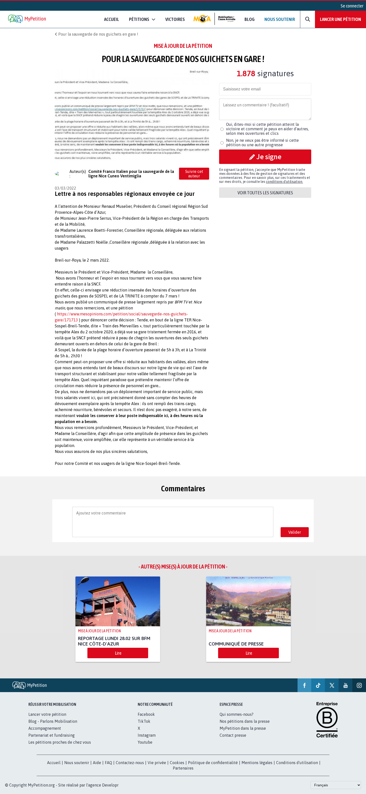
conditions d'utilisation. (284, 182)
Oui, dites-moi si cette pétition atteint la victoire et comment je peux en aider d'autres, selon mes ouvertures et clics (267, 129)
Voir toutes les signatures (265, 192)
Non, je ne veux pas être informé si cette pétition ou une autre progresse (262, 142)
